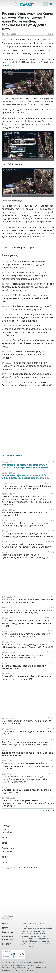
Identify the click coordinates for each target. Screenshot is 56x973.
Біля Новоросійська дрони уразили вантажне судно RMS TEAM (26, 791)
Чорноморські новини (38, 923)
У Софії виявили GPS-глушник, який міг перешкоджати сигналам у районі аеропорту (26, 545)
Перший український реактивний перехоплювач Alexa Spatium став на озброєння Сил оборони (28, 803)
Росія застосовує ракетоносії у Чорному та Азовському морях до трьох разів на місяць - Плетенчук (27, 365)
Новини (6, 923)
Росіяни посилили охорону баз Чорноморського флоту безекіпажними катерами (24, 354)
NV (9, 65)
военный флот (18, 247)
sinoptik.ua (31, 867)
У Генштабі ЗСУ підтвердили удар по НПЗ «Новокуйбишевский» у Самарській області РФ (28, 645)
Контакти (7, 943)
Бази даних (8, 932)
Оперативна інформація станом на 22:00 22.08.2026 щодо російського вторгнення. (25, 476)
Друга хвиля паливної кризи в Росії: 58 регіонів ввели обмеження (27, 754)
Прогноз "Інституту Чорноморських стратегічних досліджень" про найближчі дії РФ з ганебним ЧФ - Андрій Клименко (27, 317)
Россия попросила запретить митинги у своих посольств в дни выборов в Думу (27, 611)
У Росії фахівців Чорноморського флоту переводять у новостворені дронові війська (25, 298)
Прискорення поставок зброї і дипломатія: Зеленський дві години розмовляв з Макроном (27, 535)
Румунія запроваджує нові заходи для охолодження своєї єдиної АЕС (22, 656)
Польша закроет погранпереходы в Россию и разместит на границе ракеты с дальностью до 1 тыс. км (28, 766)
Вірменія (50, 729)
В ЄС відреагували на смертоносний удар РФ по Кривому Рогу (26, 722)
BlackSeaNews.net (29, 939)
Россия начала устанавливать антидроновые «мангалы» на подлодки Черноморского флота (23, 264)
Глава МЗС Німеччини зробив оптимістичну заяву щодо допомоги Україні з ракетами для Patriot (26, 623)
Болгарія (50, 541)
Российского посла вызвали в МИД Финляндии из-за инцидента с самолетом (27, 600)
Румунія (50, 652)
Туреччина (49, 483)
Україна (51, 462)
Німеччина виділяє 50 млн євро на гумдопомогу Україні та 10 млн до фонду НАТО (27, 556)
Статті (5, 927)
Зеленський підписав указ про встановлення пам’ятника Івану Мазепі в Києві (26, 635)
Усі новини (48, 810)
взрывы (32, 247)
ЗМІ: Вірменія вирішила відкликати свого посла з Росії (27, 732)
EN (50, 4)
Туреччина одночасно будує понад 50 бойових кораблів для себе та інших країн (27, 487)
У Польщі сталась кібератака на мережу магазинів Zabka (24, 667)
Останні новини (12, 455)
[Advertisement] (28, 419)
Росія (51, 494)
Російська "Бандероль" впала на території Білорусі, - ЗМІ (25, 513)
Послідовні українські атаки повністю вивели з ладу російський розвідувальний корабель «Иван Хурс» (28, 286)
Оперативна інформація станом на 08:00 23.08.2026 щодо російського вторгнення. (25, 466)
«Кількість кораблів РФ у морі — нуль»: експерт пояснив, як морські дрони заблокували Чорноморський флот (25, 275)
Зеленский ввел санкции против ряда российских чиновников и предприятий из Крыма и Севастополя (25, 779)
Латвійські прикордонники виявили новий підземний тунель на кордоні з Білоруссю (25, 743)
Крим (51, 33)
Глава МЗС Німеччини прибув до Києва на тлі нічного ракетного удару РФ (26, 677)
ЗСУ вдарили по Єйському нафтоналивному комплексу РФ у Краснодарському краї (26, 524)
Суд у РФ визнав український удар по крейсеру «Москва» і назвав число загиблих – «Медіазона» (28, 343)
